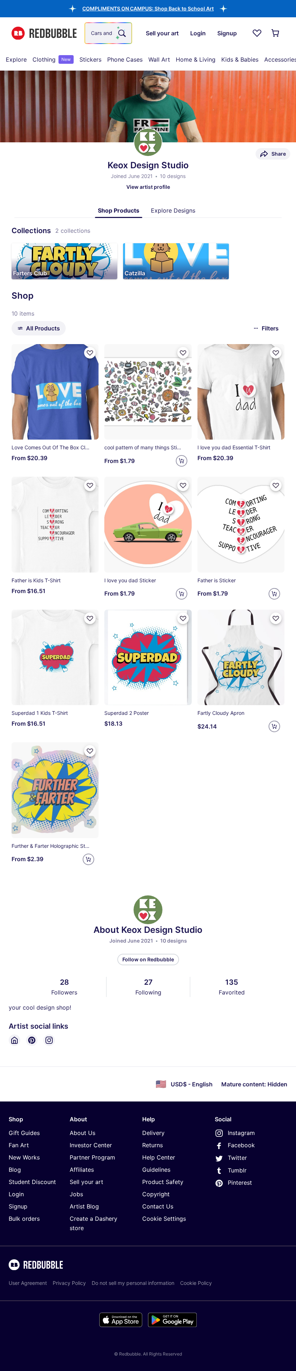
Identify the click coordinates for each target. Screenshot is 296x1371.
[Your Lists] (257, 33)
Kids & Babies (239, 59)
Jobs (76, 1194)
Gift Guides (24, 1132)
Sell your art (86, 1181)
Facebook (241, 1145)
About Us (82, 1132)
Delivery (153, 1132)
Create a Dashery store (93, 1223)
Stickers (90, 59)
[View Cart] (275, 33)
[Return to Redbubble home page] (44, 33)
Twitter (237, 1157)
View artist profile (148, 187)
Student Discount (32, 1181)
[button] (148, 8)
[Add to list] (90, 353)
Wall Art (159, 59)
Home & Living (196, 59)
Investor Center (91, 1145)
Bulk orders (24, 1218)
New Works (24, 1157)
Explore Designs (173, 210)
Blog (15, 1169)
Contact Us (157, 1206)
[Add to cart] (181, 461)
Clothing (51, 59)
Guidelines (156, 1169)
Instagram (241, 1132)
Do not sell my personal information (133, 1283)
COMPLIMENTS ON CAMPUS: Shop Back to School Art (148, 8)
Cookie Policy (196, 1283)
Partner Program (92, 1157)
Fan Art (19, 1145)
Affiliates (82, 1169)
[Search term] (121, 33)
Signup (18, 1206)
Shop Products (118, 210)
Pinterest (240, 1182)
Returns (152, 1145)
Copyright (156, 1194)
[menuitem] (16, 59)
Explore (16, 59)
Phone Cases (125, 59)
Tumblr (237, 1170)
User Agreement (28, 1283)
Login (16, 1194)
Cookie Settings (164, 1218)
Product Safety (162, 1181)
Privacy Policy (69, 1283)
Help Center (158, 1157)
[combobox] (108, 33)
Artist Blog (84, 1206)
